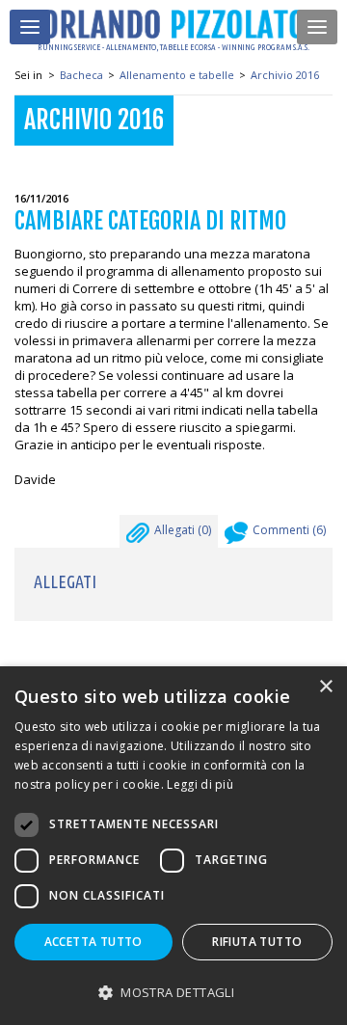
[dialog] (173, 845)
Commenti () (289, 530)
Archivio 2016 (285, 74)
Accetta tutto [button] (93, 941)
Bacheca (81, 74)
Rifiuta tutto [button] (257, 941)
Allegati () (182, 530)
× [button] (325, 687)
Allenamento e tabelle (177, 74)
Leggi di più (200, 784)
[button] (173, 992)
